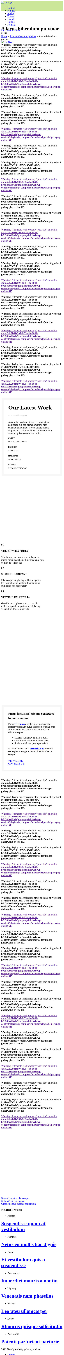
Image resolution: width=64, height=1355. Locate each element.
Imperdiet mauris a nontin (29, 1280)
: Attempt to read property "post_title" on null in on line (30, 84)
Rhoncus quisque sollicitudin (31, 1326)
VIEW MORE (15, 761)
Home (4, 36)
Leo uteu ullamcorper (24, 1311)
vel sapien (19, 724)
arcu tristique (37, 748)
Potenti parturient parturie (30, 1341)
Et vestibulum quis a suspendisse (23, 1262)
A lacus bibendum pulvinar (23, 36)
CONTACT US (16, 763)
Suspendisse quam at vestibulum (23, 1226)
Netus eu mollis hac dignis (28, 1244)
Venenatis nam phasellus (27, 1296)
